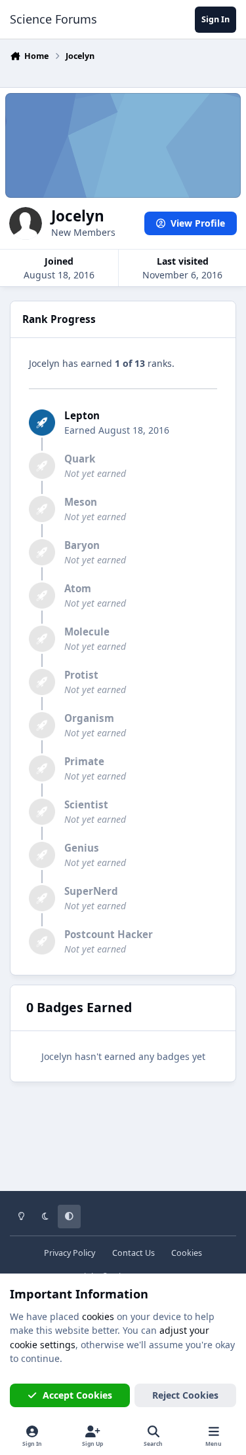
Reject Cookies (185, 1395)
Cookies (186, 1252)
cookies (98, 1316)
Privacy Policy (69, 1252)
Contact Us (133, 1252)
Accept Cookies (77, 1395)
